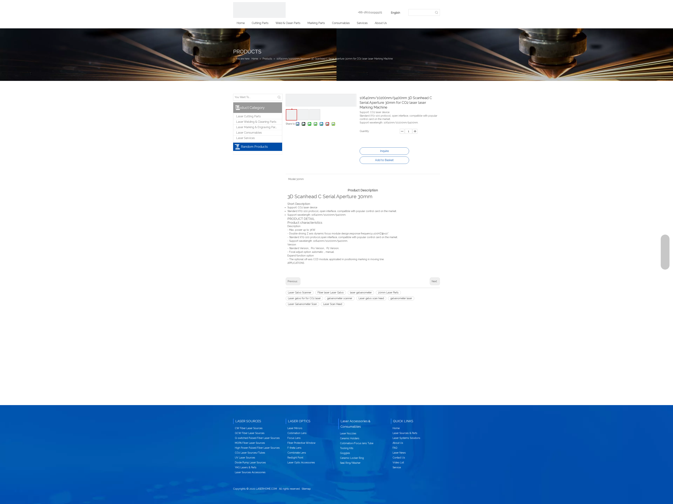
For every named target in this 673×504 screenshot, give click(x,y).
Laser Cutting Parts (248, 116)
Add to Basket (384, 160)
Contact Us (399, 457)
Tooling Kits (346, 448)
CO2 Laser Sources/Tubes (250, 452)
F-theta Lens (294, 447)
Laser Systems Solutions (406, 438)
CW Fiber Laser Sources (249, 428)
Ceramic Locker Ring (352, 458)
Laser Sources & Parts (405, 433)
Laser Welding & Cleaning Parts (256, 121)
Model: (292, 179)
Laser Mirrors (294, 428)
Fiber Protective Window (301, 443)
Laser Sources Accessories (250, 472)
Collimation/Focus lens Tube (356, 443)
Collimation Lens (297, 433)
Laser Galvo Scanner (299, 292)
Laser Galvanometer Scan (302, 304)
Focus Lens (294, 438)
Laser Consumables (249, 132)
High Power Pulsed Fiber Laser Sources (257, 447)
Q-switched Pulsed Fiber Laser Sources (257, 438)
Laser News (399, 452)
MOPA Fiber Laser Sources (250, 443)
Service (397, 467)
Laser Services (245, 138)
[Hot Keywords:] (436, 12)
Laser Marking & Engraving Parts (257, 127)
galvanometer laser (401, 298)
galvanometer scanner (339, 298)
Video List (398, 462)
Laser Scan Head (332, 304)
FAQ (395, 447)
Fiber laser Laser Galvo (331, 292)
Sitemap (306, 488)
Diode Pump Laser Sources (250, 462)
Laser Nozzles (348, 433)
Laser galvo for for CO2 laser (304, 298)
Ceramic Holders (349, 438)
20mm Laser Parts (388, 292)
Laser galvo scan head (371, 298)
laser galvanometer (361, 292)
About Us (398, 443)
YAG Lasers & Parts (245, 467)
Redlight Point (295, 457)
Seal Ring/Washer (350, 462)
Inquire (384, 151)
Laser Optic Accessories (301, 462)
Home (396, 428)
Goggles (345, 453)
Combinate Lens (296, 452)
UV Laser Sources (245, 457)
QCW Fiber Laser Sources (249, 433)
